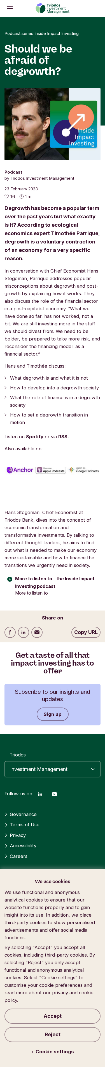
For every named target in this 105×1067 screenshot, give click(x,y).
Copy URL (86, 632)
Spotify (34, 436)
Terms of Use (24, 824)
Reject (52, 1034)
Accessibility (23, 845)
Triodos (18, 755)
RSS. (63, 436)
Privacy (18, 835)
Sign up (53, 714)
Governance (23, 814)
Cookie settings (55, 1051)
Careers (18, 856)
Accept (53, 1016)
